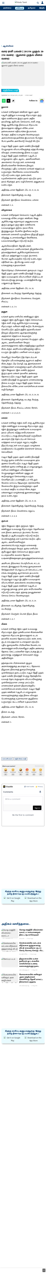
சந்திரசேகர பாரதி (10, 90)
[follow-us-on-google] (42, 101)
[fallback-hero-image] (9, 933)
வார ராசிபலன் (7, 759)
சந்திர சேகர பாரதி (20, 759)
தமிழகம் (31, 8)
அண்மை (7, 8)
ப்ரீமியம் (19, 8)
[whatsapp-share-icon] (4, 102)
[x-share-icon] (8, 102)
